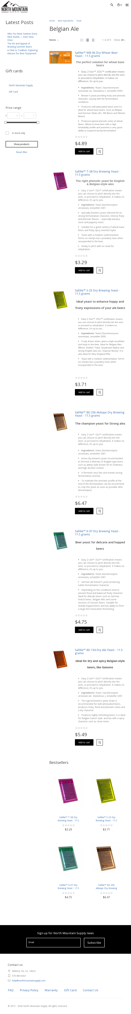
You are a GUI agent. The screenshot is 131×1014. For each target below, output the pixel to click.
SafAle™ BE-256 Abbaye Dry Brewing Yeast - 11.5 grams (99, 413)
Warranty (51, 990)
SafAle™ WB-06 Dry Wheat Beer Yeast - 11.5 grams (96, 54)
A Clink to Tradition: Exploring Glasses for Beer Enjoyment (22, 52)
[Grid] (81, 39)
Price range (13, 107)
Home (52, 20)
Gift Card (70, 990)
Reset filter (21, 152)
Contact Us (90, 990)
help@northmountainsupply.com (29, 980)
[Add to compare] (99, 151)
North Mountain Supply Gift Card (21, 88)
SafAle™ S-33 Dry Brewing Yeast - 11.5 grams (97, 291)
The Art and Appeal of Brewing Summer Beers (19, 45)
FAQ (10, 990)
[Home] (7, 11)
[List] (87, 39)
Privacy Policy (29, 990)
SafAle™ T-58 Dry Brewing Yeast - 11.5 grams (97, 173)
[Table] (93, 39)
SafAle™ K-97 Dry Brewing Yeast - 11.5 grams (97, 532)
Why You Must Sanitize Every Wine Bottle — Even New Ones (22, 37)
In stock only (18, 133)
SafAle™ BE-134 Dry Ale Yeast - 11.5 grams (99, 651)
